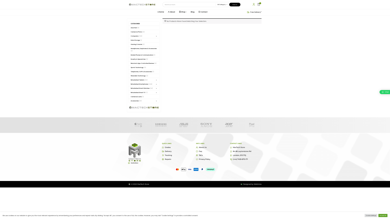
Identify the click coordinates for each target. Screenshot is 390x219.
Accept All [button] (383, 215)
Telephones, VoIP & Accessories (142, 72)
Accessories (136, 101)
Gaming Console (138, 44)
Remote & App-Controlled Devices (144, 63)
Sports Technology (138, 67)
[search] (234, 4)
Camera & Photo (138, 32)
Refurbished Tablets (139, 80)
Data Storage (136, 40)
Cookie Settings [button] (371, 215)
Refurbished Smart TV (139, 92)
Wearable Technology (139, 76)
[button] (259, 4)
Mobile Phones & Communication (143, 55)
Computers (136, 36)
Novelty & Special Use (139, 59)
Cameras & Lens (137, 97)
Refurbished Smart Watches (142, 88)
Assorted (135, 28)
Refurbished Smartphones (141, 84)
